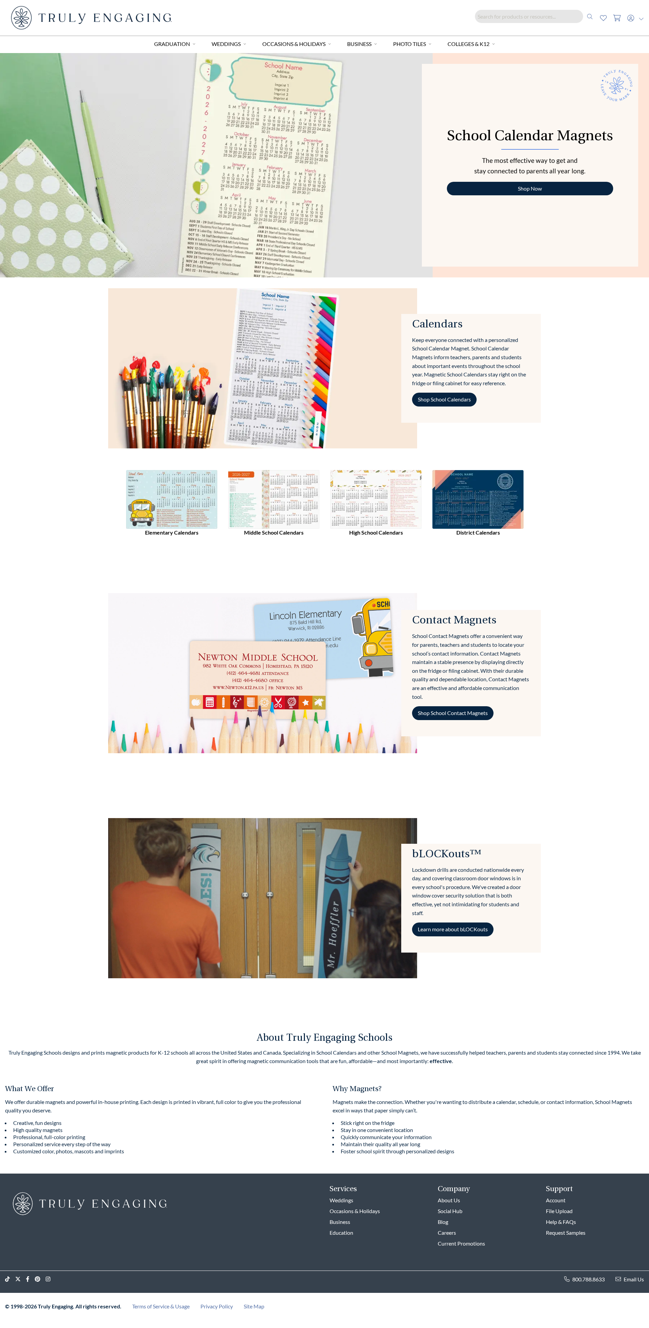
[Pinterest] (40, 1279)
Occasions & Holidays (294, 44)
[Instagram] (51, 1279)
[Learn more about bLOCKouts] (262, 897)
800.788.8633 (588, 1279)
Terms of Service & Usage (161, 1306)
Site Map (254, 1306)
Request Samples (565, 1232)
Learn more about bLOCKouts (453, 929)
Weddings (226, 44)
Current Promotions (461, 1243)
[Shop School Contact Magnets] (262, 672)
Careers (447, 1232)
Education (341, 1232)
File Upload (559, 1211)
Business (359, 44)
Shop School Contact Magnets (453, 713)
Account (556, 1200)
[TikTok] (10, 1279)
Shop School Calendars (444, 399)
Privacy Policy (216, 1306)
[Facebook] (30, 1279)
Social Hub (450, 1211)
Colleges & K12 (468, 44)
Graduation (172, 44)
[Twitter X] (20, 1279)
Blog (443, 1222)
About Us (449, 1200)
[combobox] (536, 16)
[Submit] (590, 16)
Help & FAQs (561, 1222)
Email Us (634, 1279)
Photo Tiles (409, 44)
